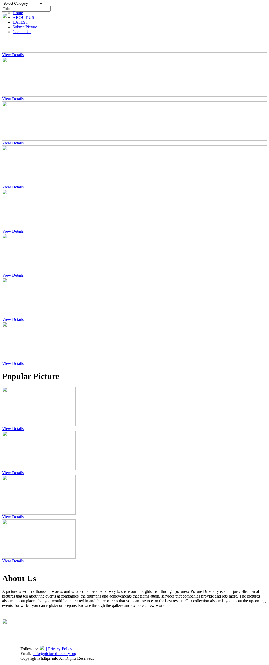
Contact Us (22, 31)
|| (46, 649)
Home (18, 13)
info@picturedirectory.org (54, 653)
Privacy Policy (60, 649)
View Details (13, 55)
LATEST (20, 22)
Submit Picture (25, 27)
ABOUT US (23, 17)
